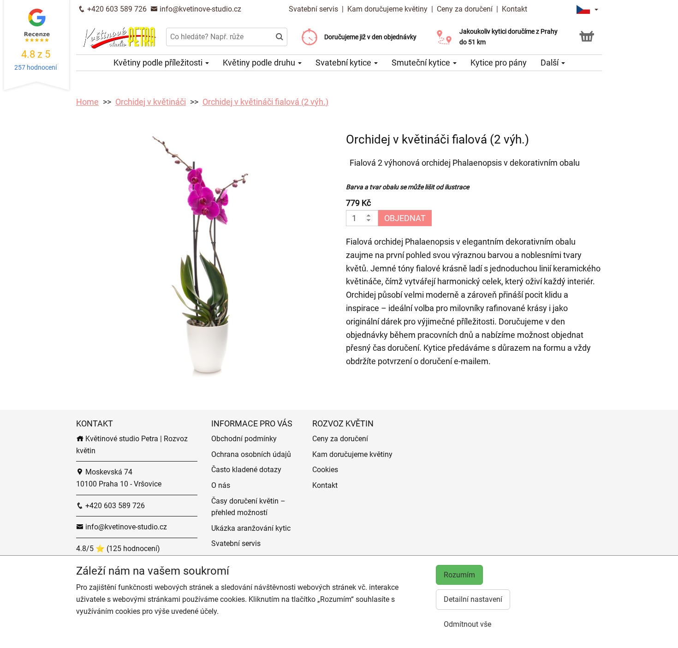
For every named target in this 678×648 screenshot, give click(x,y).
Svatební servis (314, 9)
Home (87, 102)
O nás (220, 485)
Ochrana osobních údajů (251, 454)
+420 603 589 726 (116, 9)
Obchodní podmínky (244, 438)
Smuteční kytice (422, 62)
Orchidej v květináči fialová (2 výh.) (265, 102)
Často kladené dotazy (246, 469)
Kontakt (514, 9)
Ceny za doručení (465, 9)
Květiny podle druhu (260, 62)
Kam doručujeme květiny (387, 9)
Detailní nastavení (473, 599)
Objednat (405, 218)
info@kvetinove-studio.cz (199, 9)
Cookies (325, 469)
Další (550, 62)
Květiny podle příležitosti (158, 62)
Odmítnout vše (467, 624)
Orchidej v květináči (150, 102)
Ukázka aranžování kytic (251, 528)
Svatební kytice (344, 62)
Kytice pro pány (498, 62)
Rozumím (459, 574)
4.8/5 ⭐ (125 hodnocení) (118, 548)
